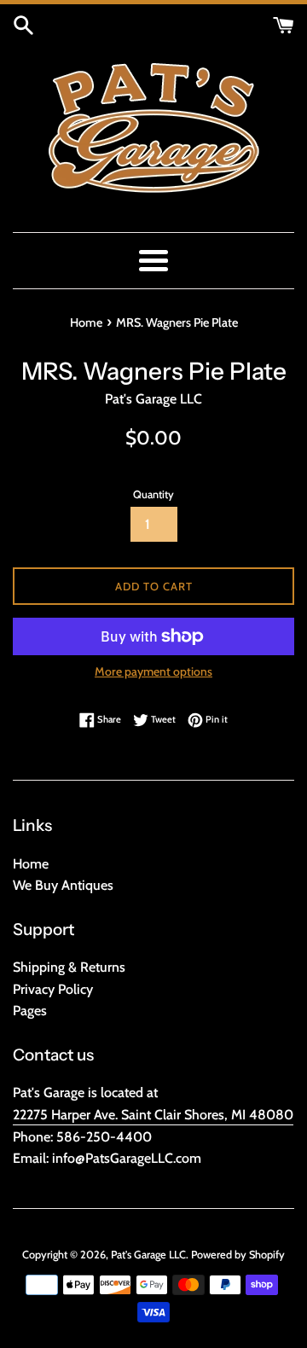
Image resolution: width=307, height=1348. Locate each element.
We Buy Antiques (63, 885)
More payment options (153, 671)
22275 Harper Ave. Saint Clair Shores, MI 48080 (153, 1115)
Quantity (153, 494)
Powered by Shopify (238, 1254)
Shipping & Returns (69, 967)
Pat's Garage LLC (148, 1254)
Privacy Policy (53, 989)
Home (31, 864)
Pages (30, 1010)
